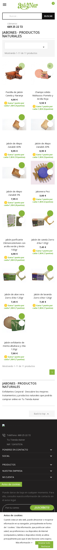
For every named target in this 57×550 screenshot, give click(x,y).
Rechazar (45, 546)
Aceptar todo (44, 542)
